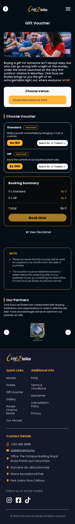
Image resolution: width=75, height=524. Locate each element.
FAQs (34, 378)
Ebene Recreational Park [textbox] (30, 100)
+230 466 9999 (21, 444)
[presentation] (5, 332)
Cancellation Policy (40, 404)
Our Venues (14, 420)
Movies (11, 378)
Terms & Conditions (38, 386)
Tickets (10, 385)
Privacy (36, 413)
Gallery (11, 399)
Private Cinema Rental (11, 410)
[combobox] (37, 100)
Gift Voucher (14, 392)
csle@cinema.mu (23, 450)
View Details (31, 128)
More (66, 80)
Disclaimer (38, 395)
